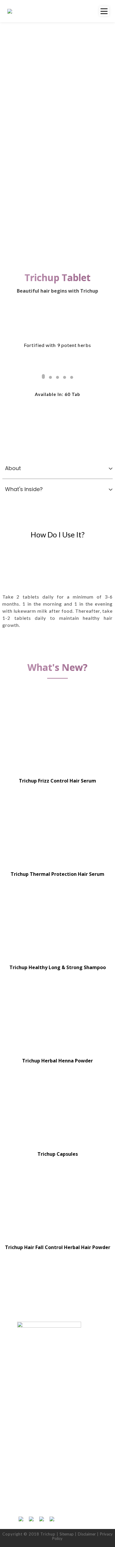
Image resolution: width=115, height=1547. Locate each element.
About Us (25, 1429)
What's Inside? (24, 489)
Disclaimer (87, 1534)
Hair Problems (29, 1369)
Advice (23, 1381)
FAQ (21, 1393)
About (13, 468)
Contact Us (26, 1441)
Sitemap (67, 1534)
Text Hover (58, 733)
